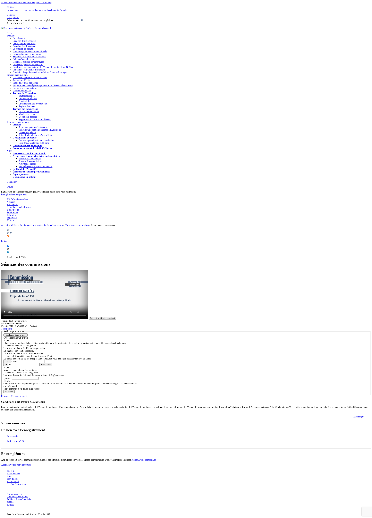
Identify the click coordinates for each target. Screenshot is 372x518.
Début (7, 361)
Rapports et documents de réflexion (35, 119)
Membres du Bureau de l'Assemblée (29, 56)
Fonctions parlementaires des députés (30, 51)
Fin (6, 365)
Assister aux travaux (22, 90)
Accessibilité (13, 481)
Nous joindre (13, 17)
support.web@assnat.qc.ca (144, 460)
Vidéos (14, 225)
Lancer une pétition (27, 132)
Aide (9, 476)
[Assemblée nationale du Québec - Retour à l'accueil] (26, 28)
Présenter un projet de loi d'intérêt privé (32, 148)
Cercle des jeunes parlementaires (28, 64)
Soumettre (9, 392)
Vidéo (9, 151)
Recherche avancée (16, 23)
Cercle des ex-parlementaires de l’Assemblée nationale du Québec (43, 67)
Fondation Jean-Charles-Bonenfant (29, 69)
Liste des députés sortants (24, 41)
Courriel (7, 378)
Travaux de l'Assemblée (24, 93)
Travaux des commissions (25, 109)
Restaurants (12, 204)
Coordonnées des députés (24, 46)
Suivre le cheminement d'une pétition (35, 135)
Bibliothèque (13, 210)
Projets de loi (25, 101)
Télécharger (358, 416)
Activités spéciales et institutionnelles (35, 166)
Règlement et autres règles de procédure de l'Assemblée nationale (43, 85)
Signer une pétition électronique (33, 127)
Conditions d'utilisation (17, 496)
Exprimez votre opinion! (18, 122)
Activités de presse (27, 164)
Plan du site (12, 479)
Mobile (10, 502)
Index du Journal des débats (25, 83)
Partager (5, 241)
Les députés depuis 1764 (24, 43)
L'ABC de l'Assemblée (17, 199)
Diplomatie (12, 217)
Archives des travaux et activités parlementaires (41, 225)
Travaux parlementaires (17, 75)
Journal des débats (21, 80)
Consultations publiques (24, 137)
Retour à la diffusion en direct (102, 318)
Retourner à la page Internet (14, 396)
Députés (11, 35)
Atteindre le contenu (10, 2)
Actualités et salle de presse (19, 207)
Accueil (10, 33)
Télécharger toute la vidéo (15, 335)
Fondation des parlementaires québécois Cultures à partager (40, 72)
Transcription (13, 436)
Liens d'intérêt (13, 473)
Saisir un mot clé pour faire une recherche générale (30, 20)
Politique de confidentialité (19, 499)
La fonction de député (23, 49)
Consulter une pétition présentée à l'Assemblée (40, 130)
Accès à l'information (16, 484)
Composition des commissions (27, 54)
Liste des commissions (29, 111)
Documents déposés (28, 98)
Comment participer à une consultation (36, 140)
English (10, 504)
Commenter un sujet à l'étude (27, 145)
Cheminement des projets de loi (33, 103)
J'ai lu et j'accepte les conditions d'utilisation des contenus (315, 416)
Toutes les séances (27, 96)
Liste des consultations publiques (34, 143)
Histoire (10, 220)
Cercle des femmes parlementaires (28, 62)
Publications (12, 212)
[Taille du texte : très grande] (11, 233)
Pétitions (17, 124)
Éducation (11, 215)
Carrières (11, 15)
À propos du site (14, 494)
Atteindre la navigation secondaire (35, 2)
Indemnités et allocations (24, 59)
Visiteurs (11, 202)
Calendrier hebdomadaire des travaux (30, 77)
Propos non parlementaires (25, 88)
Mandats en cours (27, 114)
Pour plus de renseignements (14, 194)
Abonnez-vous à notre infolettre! (16, 465)
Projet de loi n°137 (15, 441)
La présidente (19, 38)
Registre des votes (27, 106)
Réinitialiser (46, 365)
